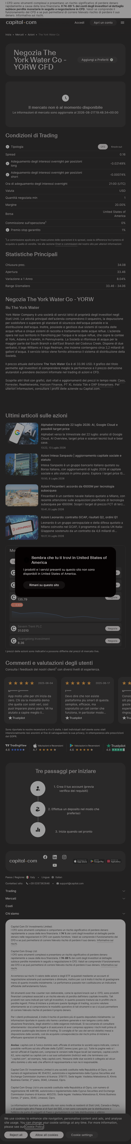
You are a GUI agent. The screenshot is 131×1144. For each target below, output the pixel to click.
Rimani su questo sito (44, 585)
